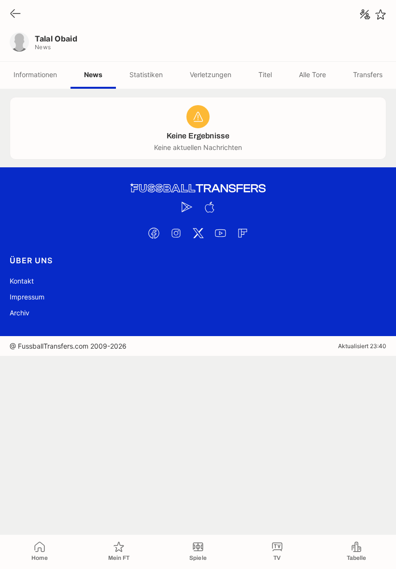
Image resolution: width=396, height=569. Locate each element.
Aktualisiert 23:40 (362, 346)
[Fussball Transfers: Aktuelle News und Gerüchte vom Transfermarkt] (198, 188)
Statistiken (146, 74)
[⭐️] (380, 14)
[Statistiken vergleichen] (365, 14)
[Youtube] (220, 233)
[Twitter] (198, 233)
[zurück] (15, 14)
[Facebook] (153, 233)
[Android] (187, 207)
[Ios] (209, 207)
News (93, 74)
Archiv (19, 313)
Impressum (27, 297)
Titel (265, 74)
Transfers (367, 74)
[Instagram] (176, 233)
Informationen (35, 74)
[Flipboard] (242, 233)
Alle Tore (312, 74)
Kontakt (22, 281)
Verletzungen (210, 74)
